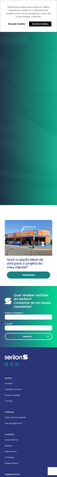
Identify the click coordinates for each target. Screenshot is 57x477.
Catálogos (9, 457)
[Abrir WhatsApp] (50, 470)
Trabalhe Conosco (13, 389)
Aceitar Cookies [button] (40, 24)
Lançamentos (11, 439)
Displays (8, 445)
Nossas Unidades (12, 395)
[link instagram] (6, 364)
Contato (9, 401)
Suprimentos (11, 451)
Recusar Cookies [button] (16, 24)
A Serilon (9, 383)
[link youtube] (17, 364)
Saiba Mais (28, 275)
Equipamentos (11, 463)
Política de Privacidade (15, 417)
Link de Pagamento (14, 423)
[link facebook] (11, 364)
